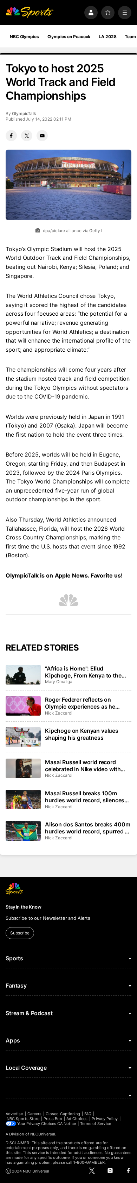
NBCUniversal (43, 1134)
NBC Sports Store (23, 1118)
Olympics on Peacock (69, 36)
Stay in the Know (23, 907)
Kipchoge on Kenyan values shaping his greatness (81, 734)
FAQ (87, 1113)
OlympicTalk (24, 113)
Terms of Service (95, 1123)
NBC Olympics (24, 36)
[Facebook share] (11, 135)
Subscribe (20, 932)
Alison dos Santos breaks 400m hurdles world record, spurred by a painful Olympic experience (88, 828)
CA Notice (66, 1123)
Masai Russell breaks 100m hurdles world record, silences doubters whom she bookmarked (84, 797)
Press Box (53, 1118)
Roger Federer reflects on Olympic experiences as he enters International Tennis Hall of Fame (86, 703)
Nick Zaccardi (58, 713)
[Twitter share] (26, 135)
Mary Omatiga (58, 681)
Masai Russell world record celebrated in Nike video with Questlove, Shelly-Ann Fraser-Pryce (84, 766)
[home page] (29, 12)
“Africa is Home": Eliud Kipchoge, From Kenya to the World (83, 672)
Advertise (14, 1113)
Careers (34, 1113)
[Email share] (42, 135)
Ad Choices (77, 1118)
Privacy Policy (105, 1118)
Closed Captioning (63, 1113)
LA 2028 (107, 36)
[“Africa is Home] (23, 674)
